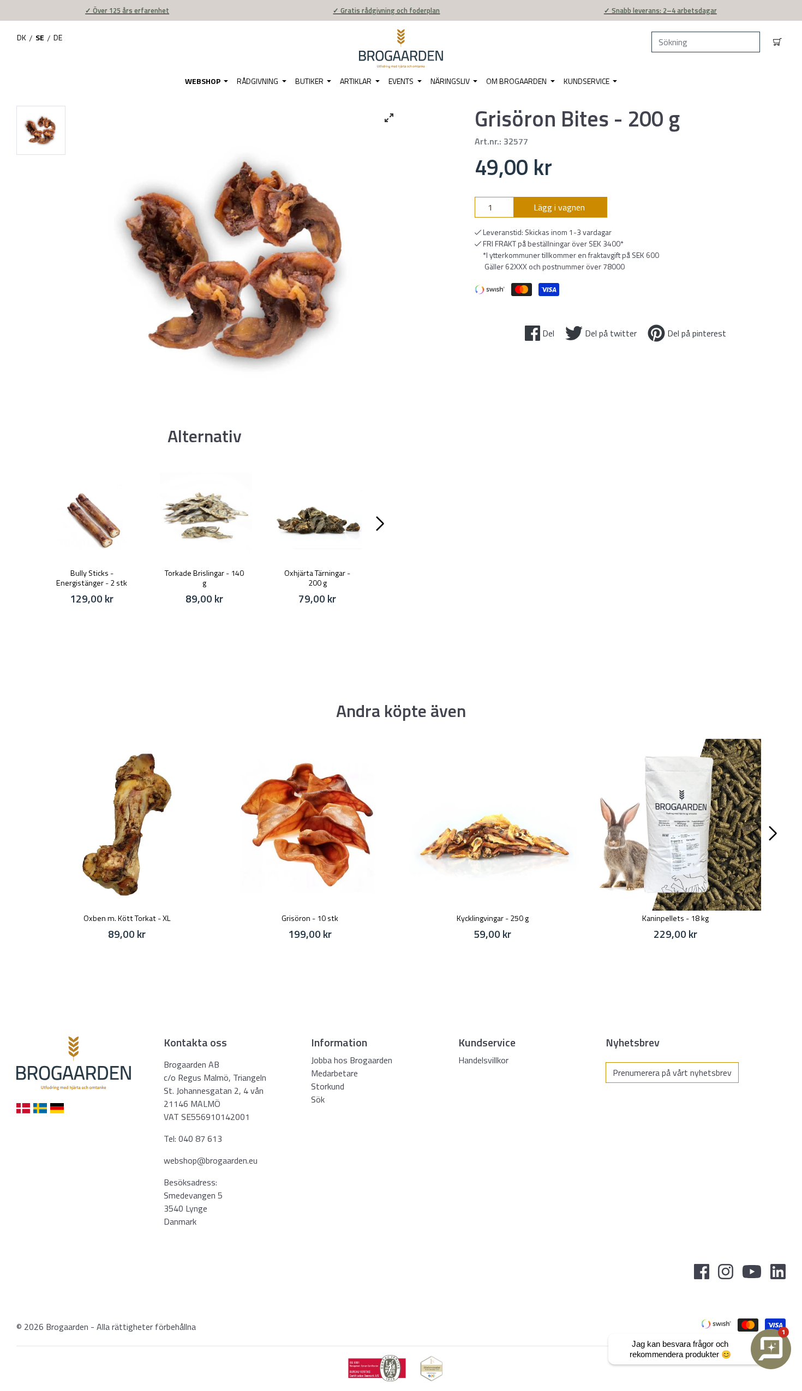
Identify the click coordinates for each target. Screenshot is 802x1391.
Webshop (203, 81)
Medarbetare (334, 1073)
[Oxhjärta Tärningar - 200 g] (317, 514)
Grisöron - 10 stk (310, 918)
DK (21, 37)
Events (401, 81)
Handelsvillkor (483, 1060)
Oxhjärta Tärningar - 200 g (317, 577)
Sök (318, 1099)
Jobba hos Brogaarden (351, 1060)
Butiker (310, 81)
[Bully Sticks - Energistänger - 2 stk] (92, 514)
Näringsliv (450, 81)
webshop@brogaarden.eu (211, 1160)
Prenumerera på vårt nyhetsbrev (672, 1072)
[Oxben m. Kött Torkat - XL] (127, 825)
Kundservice (587, 81)
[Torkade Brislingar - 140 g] (205, 514)
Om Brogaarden (517, 81)
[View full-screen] (389, 117)
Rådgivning (258, 81)
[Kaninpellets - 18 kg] (675, 825)
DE (57, 37)
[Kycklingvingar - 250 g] (492, 825)
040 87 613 (200, 1138)
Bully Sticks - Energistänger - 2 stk (91, 577)
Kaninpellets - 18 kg (675, 918)
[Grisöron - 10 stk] (310, 825)
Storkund (327, 1086)
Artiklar (356, 81)
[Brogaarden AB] (400, 48)
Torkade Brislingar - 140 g (204, 577)
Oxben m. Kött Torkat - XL (127, 918)
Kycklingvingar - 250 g (493, 918)
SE (39, 37)
